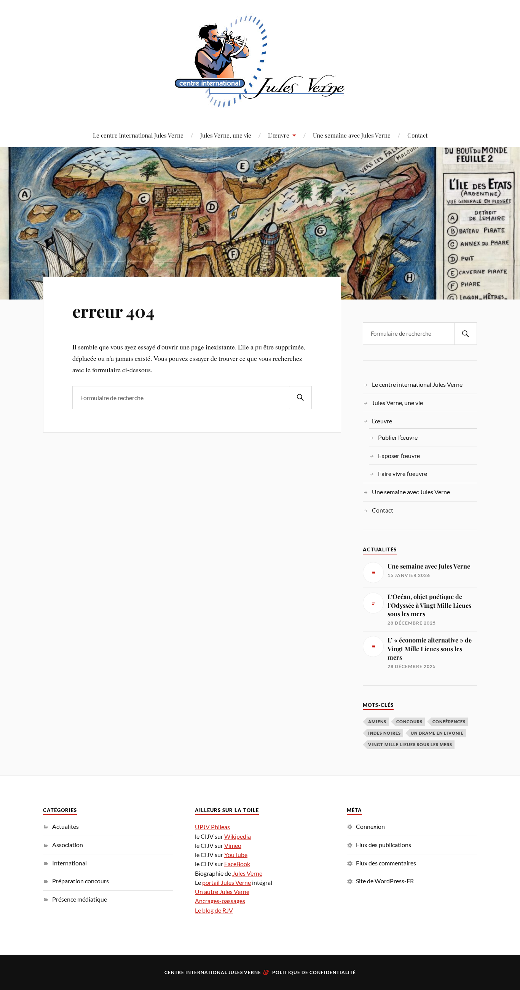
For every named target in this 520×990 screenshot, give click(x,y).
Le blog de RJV (214, 910)
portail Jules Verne (226, 882)
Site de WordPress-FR (385, 880)
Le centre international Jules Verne (138, 135)
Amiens (377, 721)
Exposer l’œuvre (399, 455)
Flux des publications (383, 844)
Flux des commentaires (386, 863)
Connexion (370, 826)
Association (67, 844)
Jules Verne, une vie (225, 135)
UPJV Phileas (212, 826)
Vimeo (232, 845)
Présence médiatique (79, 899)
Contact (417, 135)
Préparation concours (80, 880)
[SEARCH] (300, 397)
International (69, 863)
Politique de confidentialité (314, 972)
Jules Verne (247, 873)
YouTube (235, 854)
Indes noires (384, 732)
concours (409, 721)
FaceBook (237, 863)
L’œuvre (278, 135)
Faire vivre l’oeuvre (402, 473)
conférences (449, 721)
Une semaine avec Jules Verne (352, 135)
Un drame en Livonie (437, 732)
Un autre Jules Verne (222, 891)
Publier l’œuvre (398, 437)
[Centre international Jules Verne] (260, 60)
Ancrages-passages (220, 900)
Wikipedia (237, 836)
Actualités (65, 826)
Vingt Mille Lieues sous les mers (410, 744)
